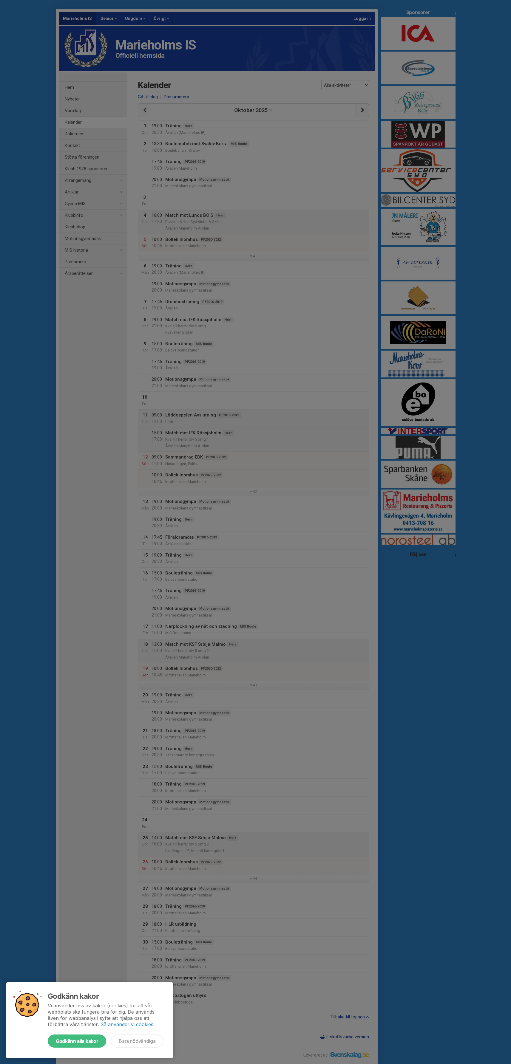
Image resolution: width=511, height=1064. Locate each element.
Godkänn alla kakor (77, 1041)
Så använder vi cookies (127, 1024)
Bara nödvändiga (137, 1041)
